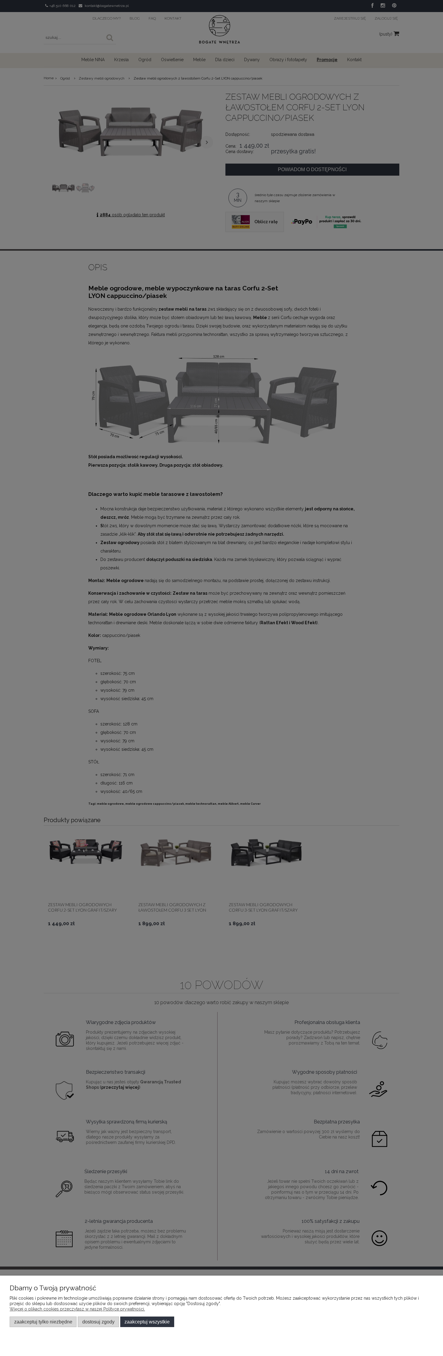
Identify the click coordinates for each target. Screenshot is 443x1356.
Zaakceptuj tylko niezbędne (43, 1321)
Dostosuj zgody (98, 1321)
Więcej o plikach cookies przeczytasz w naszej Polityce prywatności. (77, 1309)
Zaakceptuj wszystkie (147, 1321)
